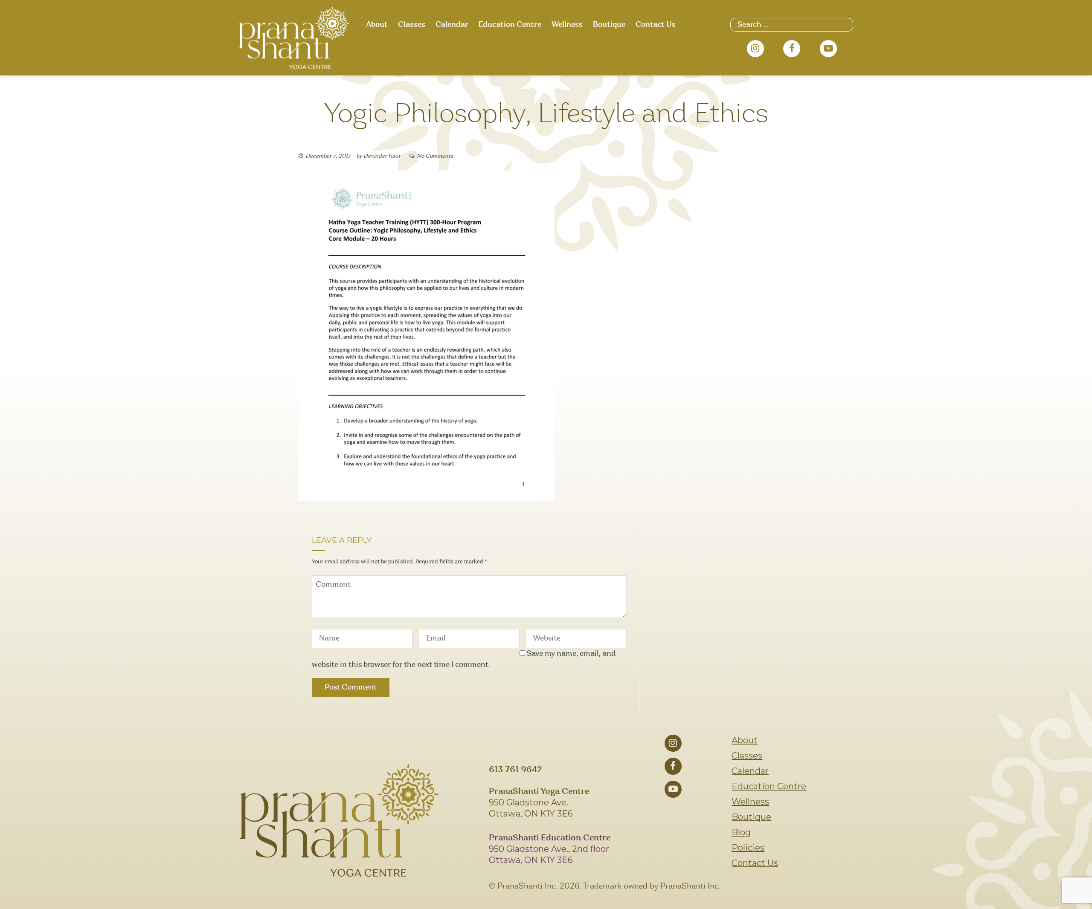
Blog (741, 832)
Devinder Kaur (382, 156)
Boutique (609, 25)
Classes (411, 25)
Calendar (452, 25)
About (377, 25)
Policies (748, 848)
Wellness (567, 25)
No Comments (435, 156)
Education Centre (510, 25)
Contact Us (656, 25)
